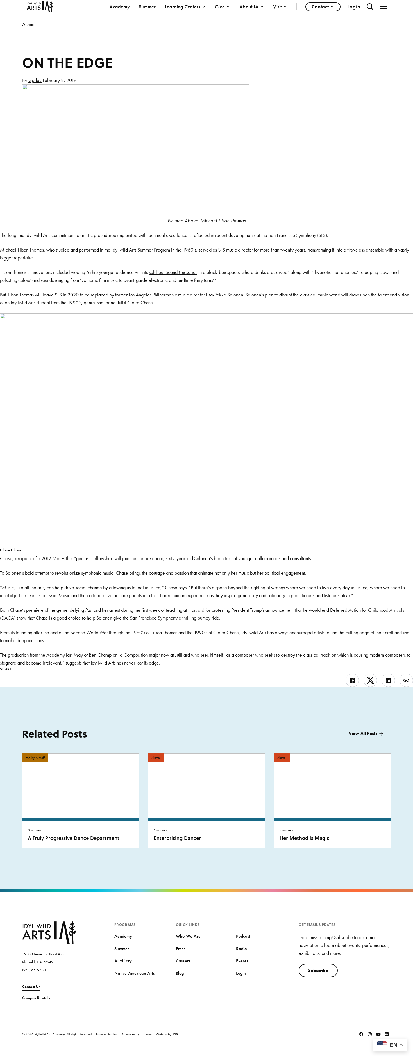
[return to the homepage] (49, 932)
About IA (248, 6)
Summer (147, 6)
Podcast (243, 936)
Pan (88, 610)
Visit (277, 6)
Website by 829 (167, 1034)
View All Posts (363, 733)
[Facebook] (361, 1034)
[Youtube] (378, 1034)
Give (220, 6)
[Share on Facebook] (352, 680)
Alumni (28, 24)
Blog (180, 973)
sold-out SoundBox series (173, 272)
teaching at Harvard (185, 610)
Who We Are (188, 936)
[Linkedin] (386, 1034)
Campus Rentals (36, 997)
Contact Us (31, 986)
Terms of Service (106, 1034)
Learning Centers (182, 6)
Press (180, 948)
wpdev (35, 80)
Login (353, 6)
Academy (119, 6)
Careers (183, 961)
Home (148, 1034)
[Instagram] (370, 1034)
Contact (320, 6)
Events (242, 961)
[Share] (406, 680)
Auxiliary (123, 961)
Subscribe (318, 970)
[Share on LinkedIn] (388, 680)
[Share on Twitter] (370, 680)
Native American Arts (134, 973)
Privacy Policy (130, 1034)
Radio (241, 948)
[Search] (370, 6)
